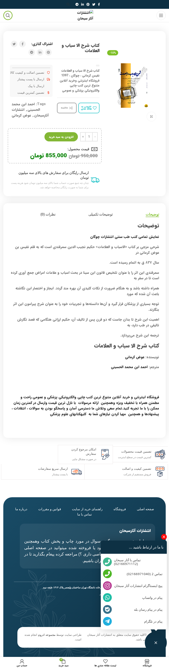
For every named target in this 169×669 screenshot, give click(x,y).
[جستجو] (69, 4)
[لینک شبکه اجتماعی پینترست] (88, 4)
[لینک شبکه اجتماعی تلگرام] (77, 4)
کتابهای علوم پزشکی (65, 414)
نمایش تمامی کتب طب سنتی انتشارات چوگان (124, 236)
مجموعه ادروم (46, 634)
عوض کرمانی (21, 115)
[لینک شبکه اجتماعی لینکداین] (82, 4)
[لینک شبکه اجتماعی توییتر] (94, 4)
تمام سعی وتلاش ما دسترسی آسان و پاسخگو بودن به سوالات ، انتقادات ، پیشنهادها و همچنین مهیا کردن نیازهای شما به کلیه (85, 411)
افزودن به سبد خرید (61, 137)
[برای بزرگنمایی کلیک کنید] (151, 116)
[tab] (152, 214)
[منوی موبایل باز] (161, 15)
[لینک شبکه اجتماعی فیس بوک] (99, 4)
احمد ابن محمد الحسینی (129, 367)
